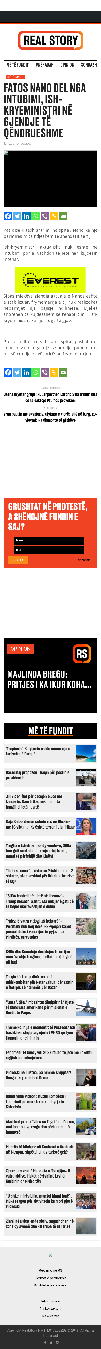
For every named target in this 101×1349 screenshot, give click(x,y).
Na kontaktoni (50, 1308)
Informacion (50, 1301)
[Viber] (45, 216)
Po (21, 540)
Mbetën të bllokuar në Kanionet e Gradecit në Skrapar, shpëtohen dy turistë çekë (40, 1150)
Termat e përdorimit (50, 1278)
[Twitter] (17, 216)
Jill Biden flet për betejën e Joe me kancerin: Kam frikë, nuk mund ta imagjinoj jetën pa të (34, 801)
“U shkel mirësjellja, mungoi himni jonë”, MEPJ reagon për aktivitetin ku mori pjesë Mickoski (39, 1201)
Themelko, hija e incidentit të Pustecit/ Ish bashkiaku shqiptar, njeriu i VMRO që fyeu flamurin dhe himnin (40, 1032)
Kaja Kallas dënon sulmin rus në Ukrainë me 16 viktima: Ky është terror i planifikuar (40, 824)
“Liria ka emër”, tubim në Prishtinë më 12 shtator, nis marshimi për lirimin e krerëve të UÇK (40, 876)
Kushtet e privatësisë (50, 1285)
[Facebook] (8, 216)
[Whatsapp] (35, 216)
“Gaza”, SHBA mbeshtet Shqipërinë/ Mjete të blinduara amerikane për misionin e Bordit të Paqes (40, 1007)
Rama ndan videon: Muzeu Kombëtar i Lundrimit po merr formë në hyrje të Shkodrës (36, 1101)
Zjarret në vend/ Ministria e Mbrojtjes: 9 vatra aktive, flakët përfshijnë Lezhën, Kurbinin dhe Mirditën (38, 1176)
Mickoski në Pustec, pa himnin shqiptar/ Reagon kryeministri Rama (38, 1075)
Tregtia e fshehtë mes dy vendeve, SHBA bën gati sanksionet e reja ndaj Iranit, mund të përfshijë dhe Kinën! (38, 851)
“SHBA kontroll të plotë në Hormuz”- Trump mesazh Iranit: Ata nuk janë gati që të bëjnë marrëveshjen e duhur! (40, 901)
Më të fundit (17, 65)
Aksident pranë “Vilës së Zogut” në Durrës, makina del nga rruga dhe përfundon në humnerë (40, 1127)
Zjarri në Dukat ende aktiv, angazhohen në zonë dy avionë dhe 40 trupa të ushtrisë (40, 1224)
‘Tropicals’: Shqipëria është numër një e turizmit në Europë (38, 751)
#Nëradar (45, 65)
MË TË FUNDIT (50, 731)
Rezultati (84, 560)
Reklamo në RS (50, 1270)
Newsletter (50, 1316)
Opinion (67, 65)
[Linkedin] (26, 216)
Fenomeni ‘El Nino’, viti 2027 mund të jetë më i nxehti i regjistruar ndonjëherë (49, 1055)
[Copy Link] (54, 216)
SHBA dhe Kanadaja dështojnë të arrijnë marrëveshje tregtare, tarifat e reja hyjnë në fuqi (39, 957)
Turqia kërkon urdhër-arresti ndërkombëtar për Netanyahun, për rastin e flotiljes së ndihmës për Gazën (40, 982)
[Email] (63, 216)
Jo (20, 550)
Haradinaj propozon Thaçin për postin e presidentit (37, 775)
